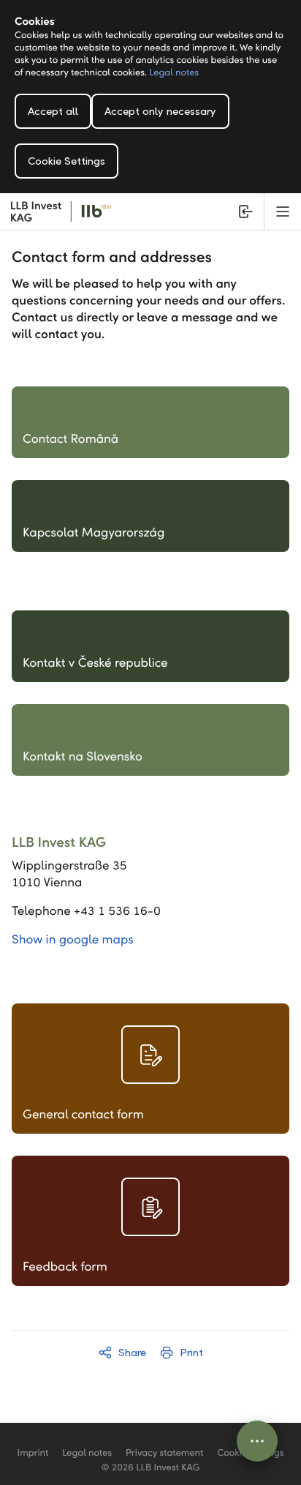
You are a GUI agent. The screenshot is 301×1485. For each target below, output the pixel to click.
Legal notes (174, 72)
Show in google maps (73, 939)
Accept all (53, 111)
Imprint (33, 1453)
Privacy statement (164, 1453)
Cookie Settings (66, 161)
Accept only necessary (160, 111)
